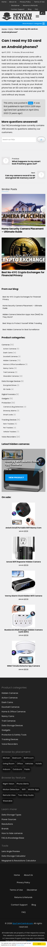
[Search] (41, 139)
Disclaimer (15, 5)
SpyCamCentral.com (22, 923)
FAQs (10, 29)
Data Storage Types (11, 814)
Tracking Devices (10, 739)
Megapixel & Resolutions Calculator (19, 860)
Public (27, 769)
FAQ (36, 9)
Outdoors (17, 769)
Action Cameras (10, 697)
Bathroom (29, 758)
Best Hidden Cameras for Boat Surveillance (21, 329)
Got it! (39, 944)
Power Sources (9, 819)
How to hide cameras (12, 833)
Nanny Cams (8, 716)
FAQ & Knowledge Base (13, 838)
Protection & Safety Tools (14, 734)
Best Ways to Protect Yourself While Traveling (22, 323)
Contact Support (17, 9)
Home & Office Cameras (14, 711)
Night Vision (8, 783)
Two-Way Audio (26, 795)
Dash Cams (7, 702)
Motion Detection (11, 789)
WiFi (24, 789)
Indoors (6, 769)
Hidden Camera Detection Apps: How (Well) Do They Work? (23, 315)
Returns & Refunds (30, 5)
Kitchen (6, 758)
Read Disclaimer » (34, 941)
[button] (32, 23)
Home (4, 2)
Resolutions (7, 824)
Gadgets (6, 730)
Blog (29, 9)
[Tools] (42, 13)
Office (20, 763)
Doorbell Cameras (10, 707)
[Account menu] (37, 16)
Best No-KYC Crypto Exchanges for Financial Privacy (23, 274)
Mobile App (33, 789)
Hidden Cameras (10, 693)
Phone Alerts (23, 783)
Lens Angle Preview (11, 851)
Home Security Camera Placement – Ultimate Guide (23, 230)
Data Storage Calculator (14, 856)
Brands (5, 828)
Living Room (8, 763)
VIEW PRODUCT (16, 477)
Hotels (39, 763)
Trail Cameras (9, 720)
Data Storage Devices (12, 725)
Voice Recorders (10, 744)
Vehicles (29, 763)
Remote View (9, 795)
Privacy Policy (20, 945)
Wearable (7, 800)
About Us (12, 2)
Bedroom (16, 758)
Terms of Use (39, 2)
